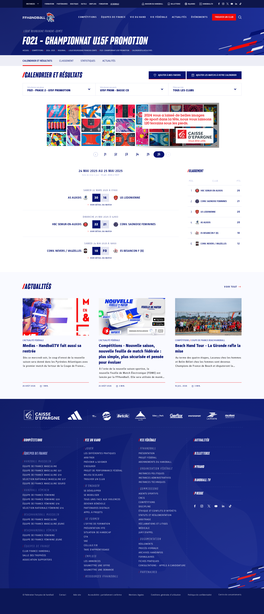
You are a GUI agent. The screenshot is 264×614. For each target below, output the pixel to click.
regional (62, 50)
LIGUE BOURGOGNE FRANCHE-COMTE (83, 50)
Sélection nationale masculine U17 (44, 479)
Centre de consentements (230, 595)
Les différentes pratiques (100, 453)
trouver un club (224, 17)
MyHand (199, 467)
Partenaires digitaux (97, 508)
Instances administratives (155, 478)
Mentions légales (136, 595)
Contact (62, 595)
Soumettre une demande (99, 570)
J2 (116, 154)
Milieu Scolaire (93, 475)
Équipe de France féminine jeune (42, 539)
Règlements (146, 544)
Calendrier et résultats (37, 60)
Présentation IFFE (94, 528)
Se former (92, 519)
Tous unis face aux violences (102, 499)
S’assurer (90, 466)
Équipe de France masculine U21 (42, 470)
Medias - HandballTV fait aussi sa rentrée (52, 348)
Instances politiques (151, 473)
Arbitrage (145, 519)
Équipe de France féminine (39, 495)
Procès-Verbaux (148, 548)
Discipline (145, 506)
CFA (86, 536)
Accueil (26, 50)
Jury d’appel (146, 532)
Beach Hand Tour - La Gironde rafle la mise (207, 348)
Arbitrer (89, 457)
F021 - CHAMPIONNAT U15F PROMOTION (114, 50)
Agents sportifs (148, 493)
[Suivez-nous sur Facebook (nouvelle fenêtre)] (219, 4)
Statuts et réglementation (155, 515)
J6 (159, 154)
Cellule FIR (91, 545)
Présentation (147, 453)
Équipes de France (113, 17)
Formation (49, 4)
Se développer (92, 490)
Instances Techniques (152, 482)
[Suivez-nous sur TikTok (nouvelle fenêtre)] (240, 4)
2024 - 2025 (50, 50)
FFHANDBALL (148, 448)
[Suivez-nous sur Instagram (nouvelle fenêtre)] (223, 4)
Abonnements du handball (155, 462)
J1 (105, 154)
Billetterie (202, 453)
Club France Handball (36, 551)
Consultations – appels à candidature (162, 565)
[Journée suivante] (168, 154)
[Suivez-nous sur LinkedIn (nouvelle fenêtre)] (236, 4)
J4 (137, 154)
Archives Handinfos (151, 552)
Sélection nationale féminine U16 (43, 508)
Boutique (74, 4)
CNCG (142, 498)
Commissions (149, 488)
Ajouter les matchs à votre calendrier (216, 75)
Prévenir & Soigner (95, 462)
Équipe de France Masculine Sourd (44, 483)
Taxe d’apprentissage (96, 549)
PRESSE (199, 493)
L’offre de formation (97, 524)
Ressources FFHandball (102, 576)
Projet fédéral (148, 457)
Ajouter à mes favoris (169, 75)
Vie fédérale (158, 17)
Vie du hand (138, 17)
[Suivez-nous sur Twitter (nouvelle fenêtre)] (227, 4)
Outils (84, 4)
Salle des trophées (34, 555)
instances (30, 4)
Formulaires (146, 557)
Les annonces (92, 561)
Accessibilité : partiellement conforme (105, 595)
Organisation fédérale (156, 468)
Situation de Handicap (97, 532)
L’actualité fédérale (33, 340)
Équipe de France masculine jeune (43, 524)
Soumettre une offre (97, 565)
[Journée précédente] (95, 154)
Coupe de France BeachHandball (208, 340)
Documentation (150, 539)
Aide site (77, 595)
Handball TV (203, 480)
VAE (86, 541)
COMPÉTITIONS (147, 502)
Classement (66, 60)
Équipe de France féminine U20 (41, 499)
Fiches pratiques (149, 561)
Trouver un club (94, 479)
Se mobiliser (91, 495)
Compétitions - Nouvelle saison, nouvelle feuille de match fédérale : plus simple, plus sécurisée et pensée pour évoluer (131, 354)
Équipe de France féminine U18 (41, 503)
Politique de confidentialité (199, 595)
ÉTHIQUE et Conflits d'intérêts (157, 511)
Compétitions (87, 17)
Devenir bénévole (94, 503)
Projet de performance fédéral (103, 470)
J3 (126, 154)
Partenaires (62, 4)
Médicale (144, 528)
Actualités (179, 17)
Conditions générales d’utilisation (166, 595)
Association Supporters (37, 559)
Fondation (103, 4)
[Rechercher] (240, 17)
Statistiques (88, 60)
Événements (199, 17)
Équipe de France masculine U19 (42, 475)
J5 (148, 154)
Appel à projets (93, 512)
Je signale (115, 4)
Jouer (89, 448)
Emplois (92, 4)
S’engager (92, 485)
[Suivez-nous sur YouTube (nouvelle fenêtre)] (232, 4)
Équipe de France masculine (40, 466)
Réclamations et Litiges (153, 524)
